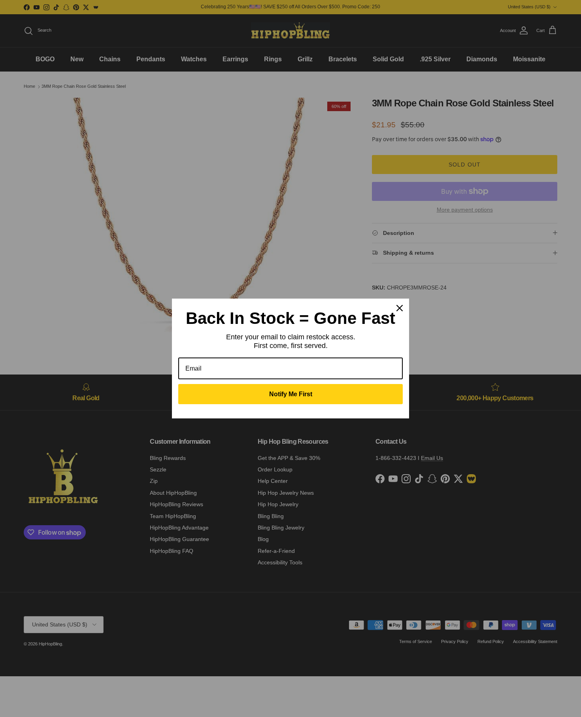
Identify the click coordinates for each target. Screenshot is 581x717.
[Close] (399, 308)
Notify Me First (290, 394)
